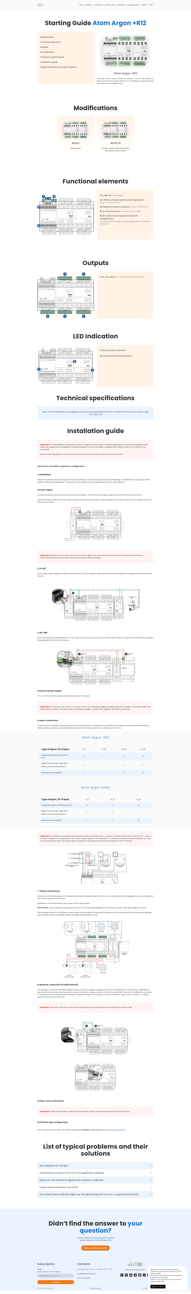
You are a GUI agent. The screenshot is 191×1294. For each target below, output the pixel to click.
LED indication (47, 52)
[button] (95, 1165)
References (99, 5)
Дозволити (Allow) (158, 1286)
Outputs (44, 47)
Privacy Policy (95, 1288)
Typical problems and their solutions (58, 67)
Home (81, 5)
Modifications (47, 37)
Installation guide (49, 62)
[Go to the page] (135, 1264)
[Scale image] (65, 215)
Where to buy (110, 5)
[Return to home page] (40, 5)
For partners (120, 5)
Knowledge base (133, 5)
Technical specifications (52, 57)
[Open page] (125, 50)
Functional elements (50, 42)
